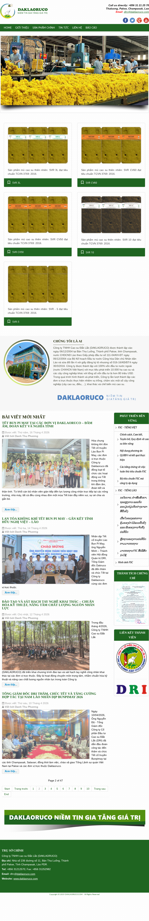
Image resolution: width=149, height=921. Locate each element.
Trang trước (21, 788)
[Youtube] (146, 20)
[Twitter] (132, 20)
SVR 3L (16, 182)
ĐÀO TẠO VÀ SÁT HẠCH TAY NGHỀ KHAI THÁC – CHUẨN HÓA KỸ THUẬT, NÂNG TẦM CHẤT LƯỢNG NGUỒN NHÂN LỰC (48, 605)
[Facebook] (125, 20)
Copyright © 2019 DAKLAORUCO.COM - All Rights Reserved (74, 894)
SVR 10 (90, 252)
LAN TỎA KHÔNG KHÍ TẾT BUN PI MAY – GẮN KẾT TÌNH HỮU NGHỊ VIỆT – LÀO (47, 520)
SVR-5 (15, 321)
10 (87, 788)
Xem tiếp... (10, 509)
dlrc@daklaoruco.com (136, 11)
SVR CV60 (91, 182)
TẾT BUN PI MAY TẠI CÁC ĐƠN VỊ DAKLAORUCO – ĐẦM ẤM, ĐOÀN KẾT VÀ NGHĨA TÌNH (47, 424)
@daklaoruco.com (24, 873)
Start (7, 788)
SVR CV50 (18, 252)
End (6, 794)
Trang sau (100, 788)
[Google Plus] (139, 20)
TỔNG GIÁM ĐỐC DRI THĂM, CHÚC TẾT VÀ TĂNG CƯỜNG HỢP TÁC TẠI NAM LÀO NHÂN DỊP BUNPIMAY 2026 (49, 695)
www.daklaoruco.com (25, 878)
